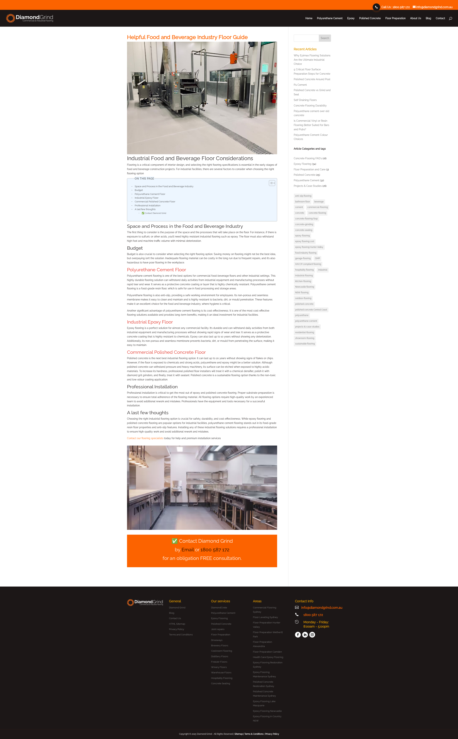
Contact (440, 18)
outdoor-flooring (303, 298)
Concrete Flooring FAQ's (308, 158)
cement (299, 207)
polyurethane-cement (306, 321)
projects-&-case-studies (307, 326)
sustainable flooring (305, 343)
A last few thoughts (145, 209)
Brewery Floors (219, 645)
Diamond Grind (177, 607)
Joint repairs (217, 629)
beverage (319, 201)
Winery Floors (219, 667)
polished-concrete (304, 304)
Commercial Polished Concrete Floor (155, 201)
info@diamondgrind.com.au (321, 607)
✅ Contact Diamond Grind (154, 213)
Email (188, 549)
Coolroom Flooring (221, 651)
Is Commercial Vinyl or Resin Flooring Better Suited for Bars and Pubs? (311, 125)
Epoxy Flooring (302, 163)
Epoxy (351, 18)
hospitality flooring (304, 270)
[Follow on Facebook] (298, 635)
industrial (322, 270)
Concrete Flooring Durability (310, 105)
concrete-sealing (303, 230)
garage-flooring (303, 258)
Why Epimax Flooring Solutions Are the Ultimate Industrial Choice (312, 59)
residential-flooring (304, 332)
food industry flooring (305, 253)
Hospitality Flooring (221, 678)
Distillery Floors (219, 656)
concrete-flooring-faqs (306, 218)
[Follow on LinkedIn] (305, 635)
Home (308, 18)
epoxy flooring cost (304, 241)
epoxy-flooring (302, 235)
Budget (139, 190)
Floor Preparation (395, 18)
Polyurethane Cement (330, 18)
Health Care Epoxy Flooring (268, 657)
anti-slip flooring (303, 196)
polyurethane (301, 315)
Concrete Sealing (220, 683)
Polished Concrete (370, 18)
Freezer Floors (219, 661)
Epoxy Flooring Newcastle (267, 711)
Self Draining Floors (305, 100)
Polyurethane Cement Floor (150, 194)
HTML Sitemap (177, 624)
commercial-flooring (317, 207)
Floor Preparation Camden (267, 651)
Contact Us (175, 618)
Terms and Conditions (181, 634)
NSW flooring (301, 292)
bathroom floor (302, 201)
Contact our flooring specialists (145, 438)
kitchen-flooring (303, 281)
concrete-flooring (317, 213)
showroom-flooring (304, 338)
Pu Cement (300, 84)
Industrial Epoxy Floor (147, 197)
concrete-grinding (304, 224)
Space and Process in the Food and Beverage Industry (164, 186)
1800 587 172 (401, 7)
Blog (428, 18)
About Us (415, 18)
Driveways (216, 640)
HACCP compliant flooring (308, 264)
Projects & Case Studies (308, 185)
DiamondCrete (219, 607)
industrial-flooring (304, 275)
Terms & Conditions (254, 734)
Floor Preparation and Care (309, 169)
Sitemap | (239, 734)
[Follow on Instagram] (312, 635)
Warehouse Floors (221, 672)
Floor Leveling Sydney (265, 617)
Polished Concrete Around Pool (312, 79)
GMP (317, 258)
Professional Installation (147, 205)
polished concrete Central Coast (311, 309)
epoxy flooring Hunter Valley (309, 247)
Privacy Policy (176, 629)
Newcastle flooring (304, 287)
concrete (299, 213)
